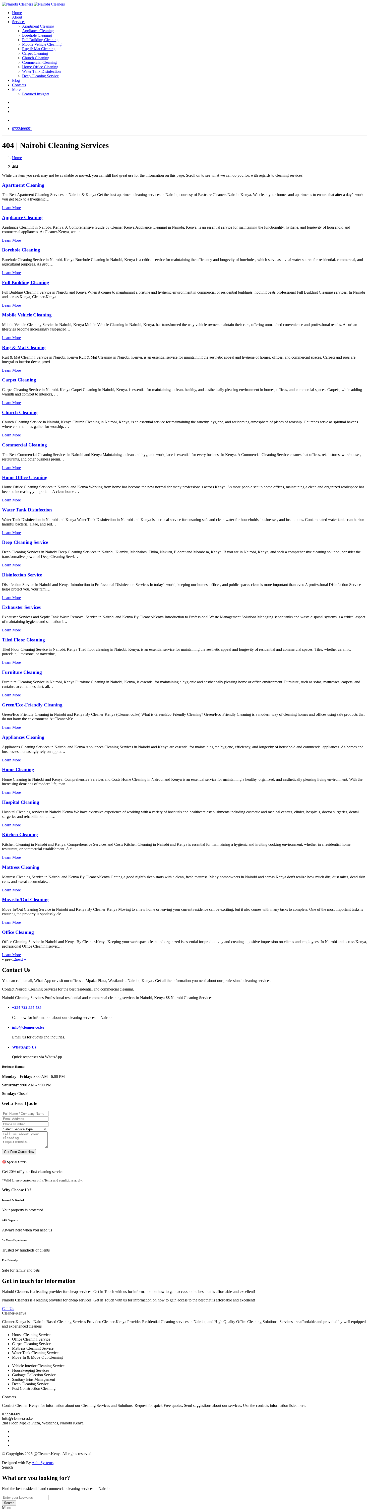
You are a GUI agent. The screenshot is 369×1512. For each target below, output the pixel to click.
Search (9, 1503)
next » (21, 959)
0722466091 (22, 128)
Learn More (11, 208)
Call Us (8, 1308)
